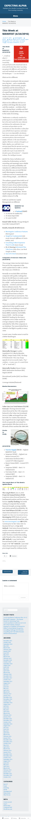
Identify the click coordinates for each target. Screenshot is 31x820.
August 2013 (7, 761)
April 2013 (6, 766)
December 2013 (8, 754)
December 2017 (8, 676)
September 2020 (8, 644)
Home (4, 21)
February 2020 (7, 649)
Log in (5, 804)
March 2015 (7, 734)
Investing (6, 788)
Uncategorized (8, 791)
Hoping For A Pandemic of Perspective (14, 626)
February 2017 (7, 694)
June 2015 (6, 729)
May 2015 (6, 731)
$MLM (14, 39)
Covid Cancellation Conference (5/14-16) (15, 623)
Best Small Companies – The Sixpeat (13, 619)
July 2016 (6, 706)
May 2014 (6, 745)
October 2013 (7, 757)
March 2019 (7, 656)
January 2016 (7, 717)
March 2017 (7, 692)
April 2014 (6, 747)
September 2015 (8, 724)
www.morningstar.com (12, 522)
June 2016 (6, 708)
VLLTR (22, 42)
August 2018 (7, 665)
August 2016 (7, 704)
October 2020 (7, 642)
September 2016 (8, 702)
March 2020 (7, 648)
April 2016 (6, 711)
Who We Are (7, 795)
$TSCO (19, 39)
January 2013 (7, 772)
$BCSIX (10, 39)
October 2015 (7, 722)
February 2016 (7, 715)
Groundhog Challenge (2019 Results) (14, 630)
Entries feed (7, 805)
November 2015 (8, 720)
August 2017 (7, 683)
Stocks (5, 789)
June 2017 (6, 687)
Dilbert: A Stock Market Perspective (13, 628)
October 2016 (7, 701)
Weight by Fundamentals (14, 236)
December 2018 (8, 660)
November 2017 (8, 678)
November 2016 (8, 699)
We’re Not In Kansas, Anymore (12, 624)
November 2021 (8, 641)
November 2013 (8, 756)
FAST (11, 41)
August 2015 (7, 725)
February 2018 (7, 674)
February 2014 (7, 750)
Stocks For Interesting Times (11, 621)
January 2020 (7, 651)
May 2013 (6, 764)
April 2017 (6, 690)
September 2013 (8, 759)
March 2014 (7, 749)
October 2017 (7, 679)
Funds (5, 786)
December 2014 (8, 740)
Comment (23, 597)
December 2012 (8, 773)
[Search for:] (11, 610)
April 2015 (6, 733)
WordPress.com (8, 809)
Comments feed (8, 807)
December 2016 (8, 697)
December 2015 (8, 718)
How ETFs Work (11, 254)
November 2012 (8, 775)
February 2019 (7, 658)
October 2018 (7, 662)
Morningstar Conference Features (17, 232)
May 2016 (6, 710)
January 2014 (7, 752)
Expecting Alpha (15, 5)
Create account (8, 802)
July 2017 (6, 685)
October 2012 (7, 777)
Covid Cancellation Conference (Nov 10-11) (15, 617)
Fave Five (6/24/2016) (25, 572)
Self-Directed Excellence (10, 633)
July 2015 (6, 727)
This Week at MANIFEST (13, 42)
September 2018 (8, 664)
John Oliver (16, 41)
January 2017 (7, 695)
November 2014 (8, 741)
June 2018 (6, 667)
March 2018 (7, 672)
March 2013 (7, 768)
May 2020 (6, 646)
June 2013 (6, 763)
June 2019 (6, 653)
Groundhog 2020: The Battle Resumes (14, 632)
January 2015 (7, 738)
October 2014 (7, 743)
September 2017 (8, 681)
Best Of (5, 784)
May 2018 (6, 669)
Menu (15, 16)
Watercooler (7, 793)
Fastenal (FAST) (7, 571)
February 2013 (7, 770)
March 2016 (7, 713)
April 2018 (6, 671)
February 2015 (7, 736)
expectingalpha (18, 38)
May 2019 (6, 655)
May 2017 (6, 688)
